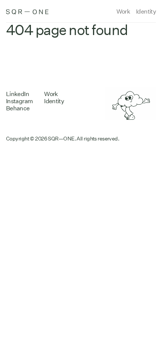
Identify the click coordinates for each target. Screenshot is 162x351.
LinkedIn (17, 94)
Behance (18, 108)
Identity (146, 11)
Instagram (19, 101)
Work (123, 11)
